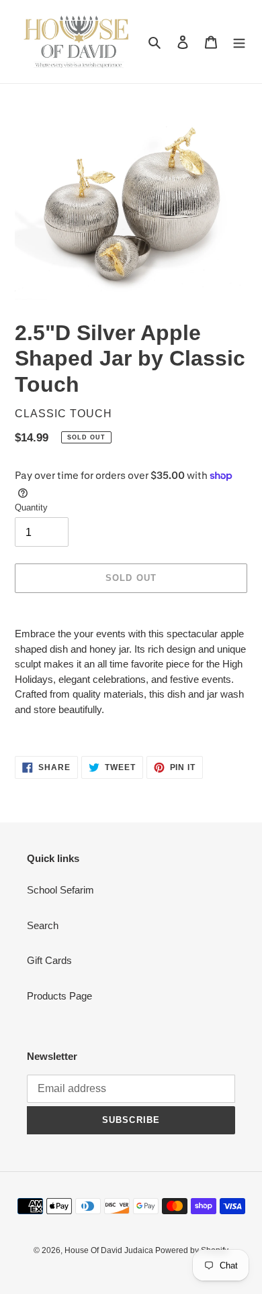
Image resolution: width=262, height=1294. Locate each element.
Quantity (31, 507)
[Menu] (239, 42)
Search (42, 925)
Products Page (59, 996)
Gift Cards (49, 960)
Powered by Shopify (191, 1250)
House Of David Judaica (109, 1250)
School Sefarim (60, 890)
